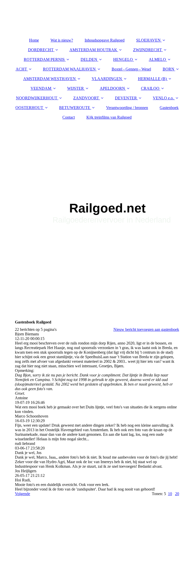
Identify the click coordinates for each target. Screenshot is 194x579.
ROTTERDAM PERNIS (44, 59)
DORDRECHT (41, 50)
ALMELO (157, 59)
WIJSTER (75, 88)
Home (34, 40)
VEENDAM (41, 88)
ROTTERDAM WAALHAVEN (69, 69)
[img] (97, 187)
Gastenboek (169, 107)
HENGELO (123, 59)
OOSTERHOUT (29, 107)
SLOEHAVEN (148, 40)
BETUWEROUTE (74, 107)
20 (177, 494)
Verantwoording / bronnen (127, 107)
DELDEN (89, 59)
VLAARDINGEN (107, 79)
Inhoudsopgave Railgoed (105, 40)
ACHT (21, 69)
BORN (168, 69)
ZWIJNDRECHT (147, 50)
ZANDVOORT (86, 98)
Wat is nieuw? (62, 40)
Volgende (22, 494)
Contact (68, 117)
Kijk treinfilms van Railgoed (109, 117)
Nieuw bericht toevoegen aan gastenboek (146, 329)
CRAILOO (150, 88)
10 (170, 494)
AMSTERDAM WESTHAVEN (49, 79)
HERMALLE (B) (152, 79)
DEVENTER (126, 98)
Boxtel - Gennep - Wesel (131, 69)
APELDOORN (112, 88)
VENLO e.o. (163, 98)
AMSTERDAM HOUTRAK (93, 50)
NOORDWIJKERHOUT (36, 98)
